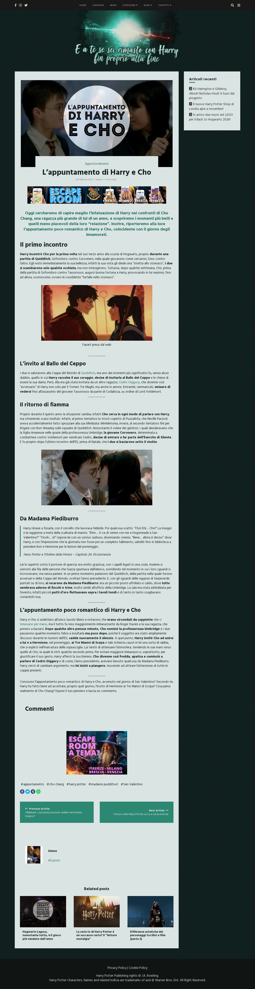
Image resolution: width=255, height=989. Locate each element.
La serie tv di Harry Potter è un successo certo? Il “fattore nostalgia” (96, 935)
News (113, 5)
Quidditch (88, 372)
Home (82, 5)
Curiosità (98, 5)
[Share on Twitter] (27, 791)
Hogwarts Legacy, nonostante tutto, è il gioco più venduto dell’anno (42, 935)
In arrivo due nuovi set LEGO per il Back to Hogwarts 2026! (211, 117)
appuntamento (33, 784)
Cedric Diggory (129, 382)
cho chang (56, 784)
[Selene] (33, 855)
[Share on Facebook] (22, 791)
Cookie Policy (138, 967)
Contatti (163, 5)
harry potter (77, 784)
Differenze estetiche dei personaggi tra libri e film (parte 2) (147, 935)
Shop (147, 5)
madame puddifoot (104, 784)
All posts (54, 860)
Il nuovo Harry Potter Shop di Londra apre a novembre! (211, 106)
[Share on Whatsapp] (38, 791)
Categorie (128, 5)
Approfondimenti (97, 163)
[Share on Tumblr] (33, 791)
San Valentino (133, 784)
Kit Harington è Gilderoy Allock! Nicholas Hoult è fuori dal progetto (211, 93)
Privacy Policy (117, 967)
